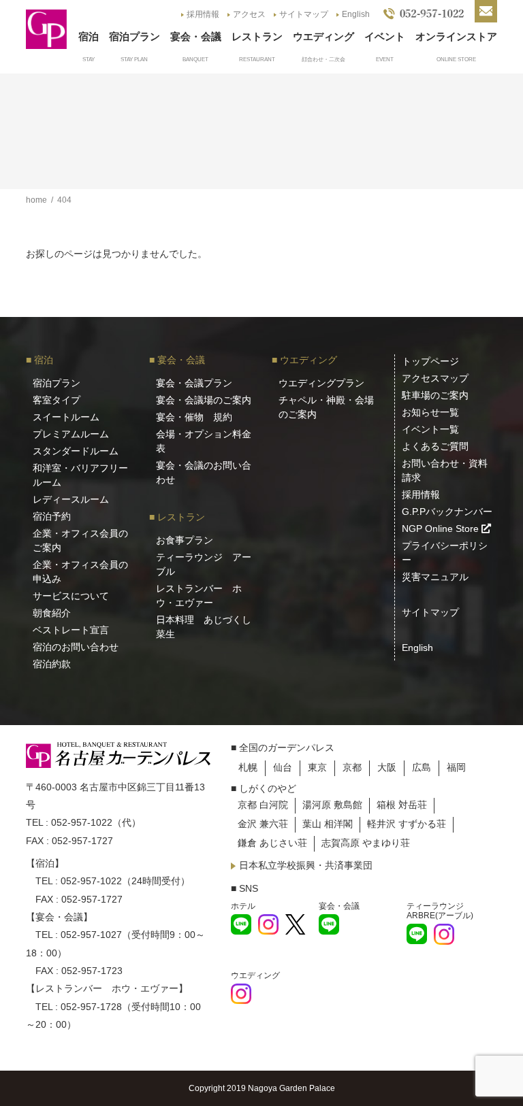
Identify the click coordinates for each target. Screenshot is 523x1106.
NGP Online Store (441, 528)
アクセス (249, 14)
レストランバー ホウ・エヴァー (199, 595)
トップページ (430, 361)
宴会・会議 (195, 36)
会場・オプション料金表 (203, 441)
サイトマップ (303, 14)
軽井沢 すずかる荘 (406, 823)
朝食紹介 (52, 612)
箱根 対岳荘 (402, 804)
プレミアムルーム (71, 434)
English (356, 14)
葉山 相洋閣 (327, 823)
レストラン (257, 36)
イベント (384, 36)
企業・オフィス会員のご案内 (80, 540)
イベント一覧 (430, 429)
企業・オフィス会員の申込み (80, 571)
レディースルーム (71, 499)
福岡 (456, 767)
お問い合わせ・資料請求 (445, 470)
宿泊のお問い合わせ (75, 646)
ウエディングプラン (321, 383)
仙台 (282, 767)
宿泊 (88, 36)
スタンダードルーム (75, 451)
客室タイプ (56, 400)
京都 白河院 (263, 804)
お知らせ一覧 (430, 412)
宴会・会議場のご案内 (203, 400)
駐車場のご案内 (435, 395)
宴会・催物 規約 (194, 417)
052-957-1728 (91, 1006)
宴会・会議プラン (194, 383)
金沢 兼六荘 (263, 823)
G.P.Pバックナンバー (447, 511)
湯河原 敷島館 (332, 804)
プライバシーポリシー (445, 552)
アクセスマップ (435, 378)
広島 (421, 767)
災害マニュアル (435, 576)
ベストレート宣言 (71, 629)
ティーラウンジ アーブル (203, 564)
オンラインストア (456, 36)
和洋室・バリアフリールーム (80, 475)
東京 (317, 767)
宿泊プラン (134, 36)
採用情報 (203, 14)
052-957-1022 (81, 822)
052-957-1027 (91, 934)
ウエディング (323, 36)
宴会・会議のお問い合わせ (203, 472)
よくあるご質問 (435, 446)
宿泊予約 (52, 516)
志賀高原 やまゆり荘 (365, 842)
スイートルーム (66, 417)
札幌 (247, 767)
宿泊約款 (52, 663)
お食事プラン (184, 540)
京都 (352, 767)
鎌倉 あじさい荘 (272, 842)
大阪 (386, 767)
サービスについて (71, 595)
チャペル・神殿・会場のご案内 (326, 407)
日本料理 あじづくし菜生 (203, 626)
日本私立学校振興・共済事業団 (306, 865)
